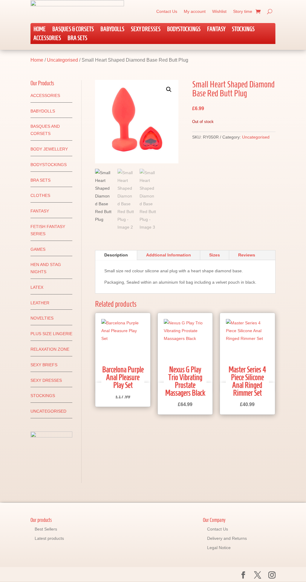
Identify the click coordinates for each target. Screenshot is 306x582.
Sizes (214, 255)
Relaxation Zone (49, 349)
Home (39, 29)
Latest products (49, 538)
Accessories (47, 38)
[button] (168, 89)
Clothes (40, 195)
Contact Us (166, 11)
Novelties (41, 318)
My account (195, 11)
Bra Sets (77, 38)
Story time (242, 11)
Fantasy (216, 29)
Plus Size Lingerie (51, 333)
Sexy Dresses (145, 29)
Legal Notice (219, 547)
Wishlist (219, 11)
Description (116, 255)
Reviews (246, 255)
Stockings (243, 29)
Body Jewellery (49, 149)
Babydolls (112, 29)
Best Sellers (46, 529)
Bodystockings (184, 29)
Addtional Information (168, 255)
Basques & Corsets (73, 29)
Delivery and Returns (227, 538)
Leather (39, 302)
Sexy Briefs (43, 364)
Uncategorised (62, 60)
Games (37, 249)
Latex (36, 287)
